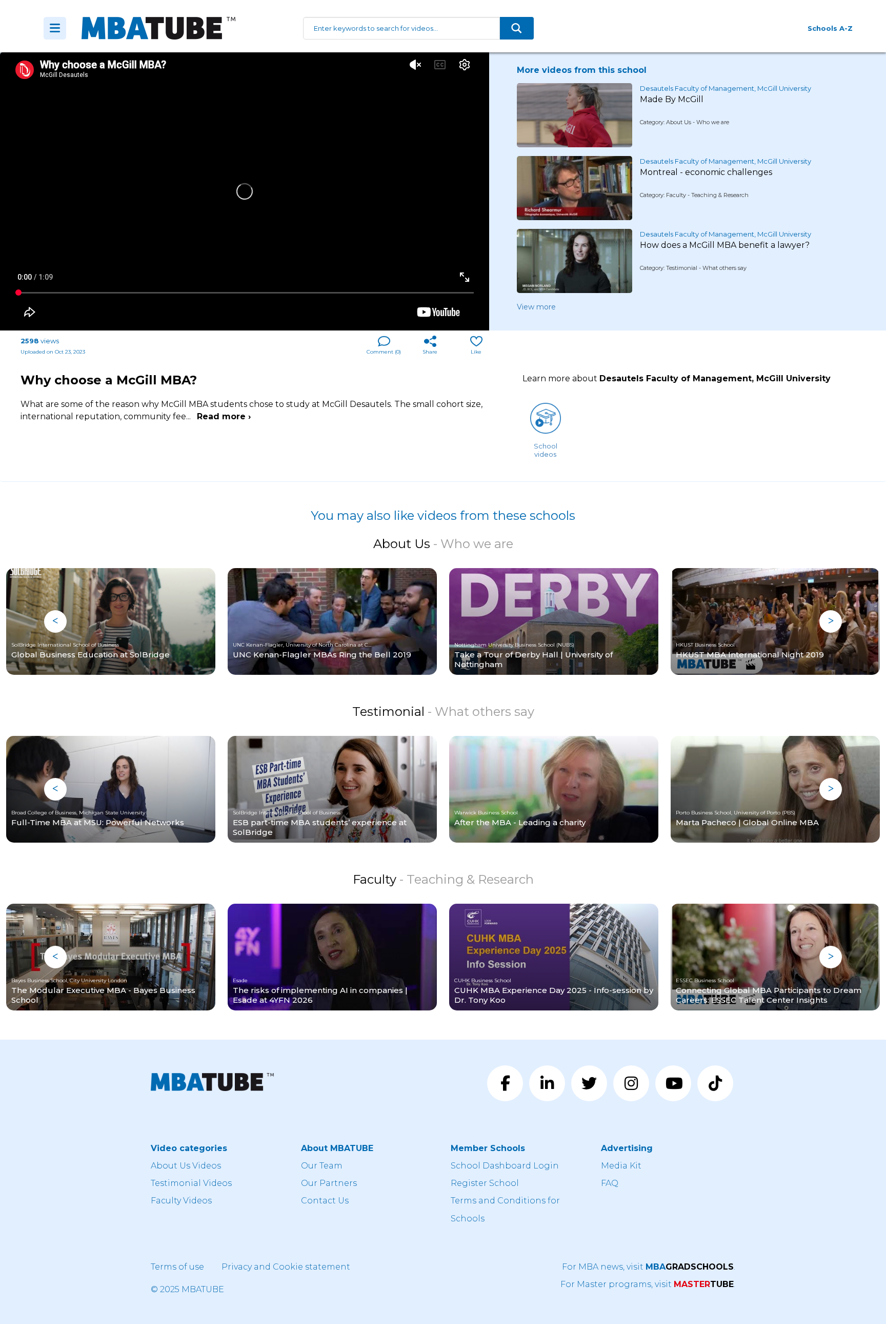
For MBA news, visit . (648, 1267)
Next (830, 621)
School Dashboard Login (505, 1166)
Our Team (322, 1166)
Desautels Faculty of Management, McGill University (725, 88)
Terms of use (177, 1267)
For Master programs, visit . (647, 1284)
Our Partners (329, 1183)
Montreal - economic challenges (706, 172)
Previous (55, 621)
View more (536, 306)
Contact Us (325, 1200)
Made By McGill (671, 99)
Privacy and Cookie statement (286, 1267)
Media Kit (621, 1166)
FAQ (609, 1183)
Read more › (224, 416)
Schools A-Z (830, 28)
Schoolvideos (545, 450)
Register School (485, 1183)
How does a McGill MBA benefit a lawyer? (725, 245)
